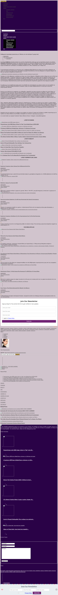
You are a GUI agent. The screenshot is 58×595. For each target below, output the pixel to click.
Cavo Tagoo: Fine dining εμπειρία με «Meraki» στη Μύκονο (15, 288)
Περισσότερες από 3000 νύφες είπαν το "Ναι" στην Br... (18, 450)
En (4, 18)
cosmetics (6, 571)
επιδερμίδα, (47, 329)
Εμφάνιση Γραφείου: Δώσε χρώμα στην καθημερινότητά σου (15, 166)
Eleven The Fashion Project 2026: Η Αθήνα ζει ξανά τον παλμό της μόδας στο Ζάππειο (22, 132)
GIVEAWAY (3, 402)
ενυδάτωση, (41, 329)
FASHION (3, 385)
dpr (1, 570)
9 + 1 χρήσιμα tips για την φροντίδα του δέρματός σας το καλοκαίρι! (18, 155)
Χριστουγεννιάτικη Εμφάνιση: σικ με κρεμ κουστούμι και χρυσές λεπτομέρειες (20, 199)
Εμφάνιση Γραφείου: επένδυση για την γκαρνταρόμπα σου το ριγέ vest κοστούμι (20, 216)
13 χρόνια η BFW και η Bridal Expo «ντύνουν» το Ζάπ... (18, 460)
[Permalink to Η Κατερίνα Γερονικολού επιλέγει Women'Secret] (12, 421)
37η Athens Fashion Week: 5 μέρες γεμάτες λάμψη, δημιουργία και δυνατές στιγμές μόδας (23, 136)
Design (2, 275)
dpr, (38, 328)
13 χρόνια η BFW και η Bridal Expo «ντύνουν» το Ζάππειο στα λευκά (18, 128)
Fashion (5, 3)
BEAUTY (2, 387)
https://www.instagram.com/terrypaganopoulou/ (15, 352)
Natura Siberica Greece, (6, 329)
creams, (25, 328)
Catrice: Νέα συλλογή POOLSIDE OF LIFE (11, 151)
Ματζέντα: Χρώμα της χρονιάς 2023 (9, 182)
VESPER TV (3, 393)
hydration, (48, 328)
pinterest (5, 336)
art (25, 570)
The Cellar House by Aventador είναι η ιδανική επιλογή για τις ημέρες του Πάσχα (21, 419)
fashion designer (52, 570)
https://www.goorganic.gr (37, 113)
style (21, 570)
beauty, (12, 328)
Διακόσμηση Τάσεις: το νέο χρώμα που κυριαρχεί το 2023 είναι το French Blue (20, 271)
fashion (4, 570)
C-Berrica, (16, 328)
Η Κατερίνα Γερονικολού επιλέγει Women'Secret (13, 423)
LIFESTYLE (9, 12)
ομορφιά (15, 570)
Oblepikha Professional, (17, 329)
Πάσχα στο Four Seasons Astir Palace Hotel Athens (13, 235)
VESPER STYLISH (5, 396)
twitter (4, 335)
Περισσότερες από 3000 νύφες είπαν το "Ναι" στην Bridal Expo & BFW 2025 (20, 124)
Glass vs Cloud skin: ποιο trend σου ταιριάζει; (12, 147)
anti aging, (7, 328)
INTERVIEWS (4, 391)
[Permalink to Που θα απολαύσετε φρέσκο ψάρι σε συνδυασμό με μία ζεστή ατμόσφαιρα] (18, 412)
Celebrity (46, 570)
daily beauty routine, (32, 328)
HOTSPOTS (3, 404)
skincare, (27, 329)
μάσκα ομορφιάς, (22, 330)
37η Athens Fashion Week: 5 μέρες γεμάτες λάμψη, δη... (18, 499)
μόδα (7, 570)
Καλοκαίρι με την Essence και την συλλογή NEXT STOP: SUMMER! (17, 410)
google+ (5, 337)
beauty (18, 570)
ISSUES (2, 383)
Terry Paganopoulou (7, 57)
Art (7, 11)
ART (2, 389)
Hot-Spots (3, 259)
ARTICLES (3, 400)
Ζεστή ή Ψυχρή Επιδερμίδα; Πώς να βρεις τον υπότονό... (18, 519)
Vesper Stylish (10, 9)
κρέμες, (13, 330)
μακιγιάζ (2, 571)
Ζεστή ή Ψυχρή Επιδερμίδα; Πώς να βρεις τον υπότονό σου (16, 143)
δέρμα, (37, 329)
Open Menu (3, 1)
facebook (5, 333)
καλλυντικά (18, 571)
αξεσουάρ (23, 571)
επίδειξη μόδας (12, 571)
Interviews (9, 14)
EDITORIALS (10, 15)
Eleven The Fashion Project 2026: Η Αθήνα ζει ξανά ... (17, 480)
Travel (2, 240)
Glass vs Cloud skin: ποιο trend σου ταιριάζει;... (16, 529)
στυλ (24, 570)
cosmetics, (20, 328)
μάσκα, (17, 330)
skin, (24, 329)
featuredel (10, 570)
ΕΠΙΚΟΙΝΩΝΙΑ (6, 582)
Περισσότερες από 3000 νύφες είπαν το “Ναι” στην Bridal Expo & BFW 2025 (20, 376)
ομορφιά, (28, 330)
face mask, (43, 328)
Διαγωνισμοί (9, 17)
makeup (42, 570)
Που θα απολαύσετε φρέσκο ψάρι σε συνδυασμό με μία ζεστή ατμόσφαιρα (20, 415)
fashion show (32, 570)
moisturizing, (54, 328)
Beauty (5, 5)
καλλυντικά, (9, 330)
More (4, 8)
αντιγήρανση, (32, 329)
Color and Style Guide (9, 6)
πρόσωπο (33, 330)
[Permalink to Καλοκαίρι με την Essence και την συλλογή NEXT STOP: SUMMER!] (16, 408)
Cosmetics (8, 58)
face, (40, 328)
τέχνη (27, 570)
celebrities (37, 570)
